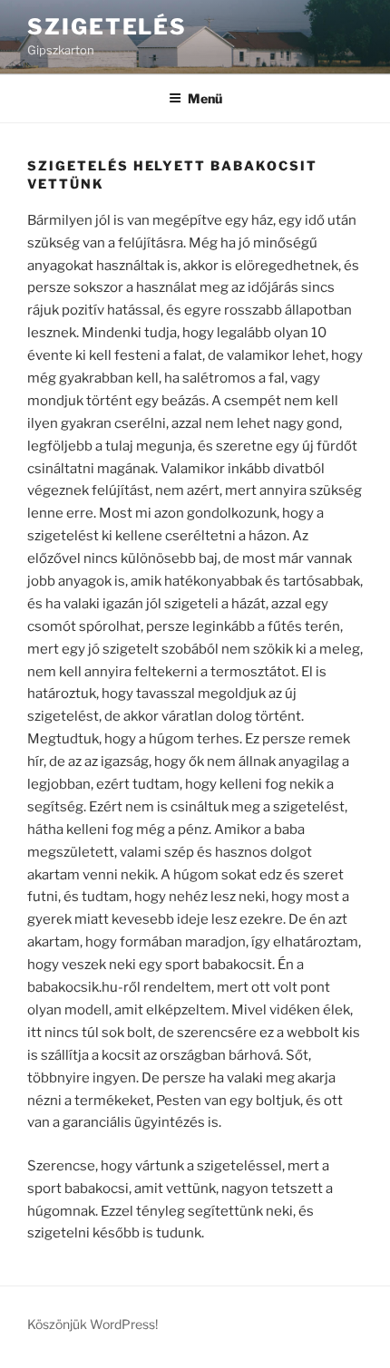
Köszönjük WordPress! (92, 1324)
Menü (205, 98)
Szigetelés (107, 27)
